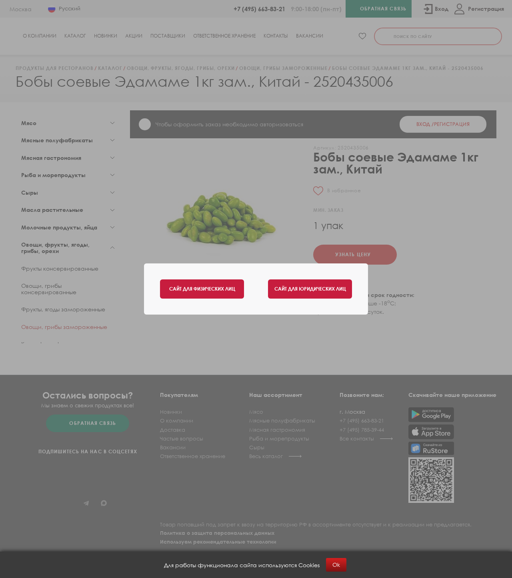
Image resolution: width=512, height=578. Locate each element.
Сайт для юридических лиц (310, 289)
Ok (336, 564)
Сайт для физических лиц (202, 289)
